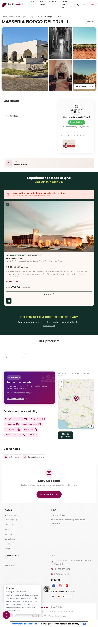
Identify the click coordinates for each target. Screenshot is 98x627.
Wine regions (21, 17)
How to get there (65, 435)
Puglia (33, 17)
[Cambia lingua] (93, 4)
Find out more (12, 281)
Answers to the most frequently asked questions (68, 521)
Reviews (8, 544)
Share (91, 21)
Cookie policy (11, 524)
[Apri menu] (81, 4)
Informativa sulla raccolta (24, 623)
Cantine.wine (7, 17)
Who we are (10, 534)
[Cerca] (71, 4)
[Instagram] (60, 585)
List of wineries (11, 515)
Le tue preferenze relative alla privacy (60, 623)
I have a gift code (58, 515)
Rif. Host (12, 116)
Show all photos (84, 86)
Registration (10, 565)
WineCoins (10, 539)
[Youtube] (66, 585)
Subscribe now (49, 494)
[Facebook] (53, 585)
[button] (49, 226)
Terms (7, 529)
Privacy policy (11, 520)
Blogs (7, 548)
